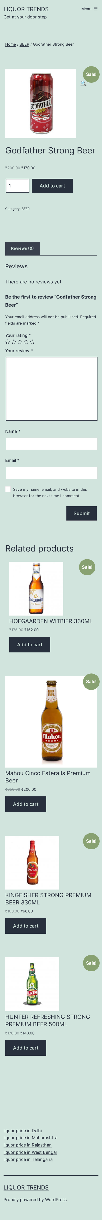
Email (12, 460)
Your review (19, 350)
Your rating (18, 335)
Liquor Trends (26, 9)
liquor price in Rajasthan (28, 1144)
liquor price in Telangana (28, 1159)
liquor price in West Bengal (30, 1152)
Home (10, 44)
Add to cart (52, 186)
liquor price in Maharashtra (30, 1137)
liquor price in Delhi (23, 1130)
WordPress (56, 1199)
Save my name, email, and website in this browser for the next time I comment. (50, 492)
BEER (24, 44)
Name (12, 431)
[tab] (22, 248)
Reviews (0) (22, 248)
